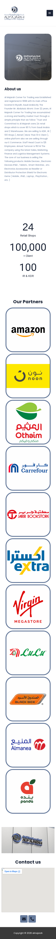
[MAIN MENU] (50, 13)
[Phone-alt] (32, 919)
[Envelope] (24, 919)
